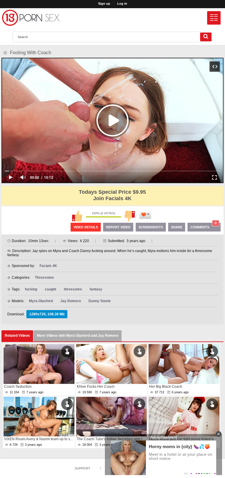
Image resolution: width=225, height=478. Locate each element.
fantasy (96, 289)
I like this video (77, 216)
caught (50, 289)
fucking (31, 289)
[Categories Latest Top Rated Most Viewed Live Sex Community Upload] (214, 18)
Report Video (118, 227)
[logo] (30, 17)
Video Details (86, 227)
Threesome (44, 277)
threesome (73, 289)
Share (176, 227)
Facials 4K (48, 266)
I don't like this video (130, 216)
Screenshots (151, 227)
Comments (203, 226)
